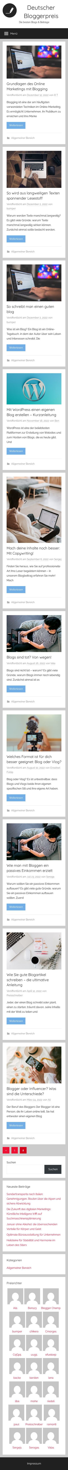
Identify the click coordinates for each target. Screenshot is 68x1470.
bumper (11, 208)
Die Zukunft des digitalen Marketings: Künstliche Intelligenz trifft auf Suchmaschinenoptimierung (29, 1214)
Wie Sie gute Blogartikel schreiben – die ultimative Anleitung (28, 979)
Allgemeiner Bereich (23, 137)
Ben (57, 420)
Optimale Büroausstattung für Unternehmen (33, 1234)
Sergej (57, 559)
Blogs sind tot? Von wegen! (29, 657)
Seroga (50, 876)
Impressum (34, 1463)
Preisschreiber (15, 995)
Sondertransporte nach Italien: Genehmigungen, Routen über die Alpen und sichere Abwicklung (34, 1199)
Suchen (11, 1162)
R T (56, 95)
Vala (53, 663)
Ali (49, 1099)
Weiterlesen (16, 125)
